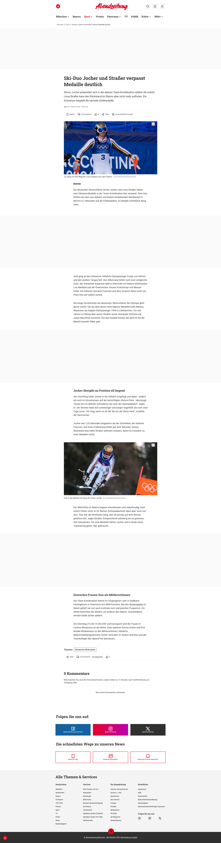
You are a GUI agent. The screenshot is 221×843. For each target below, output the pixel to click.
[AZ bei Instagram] (149, 818)
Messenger (87, 796)
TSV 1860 (59, 803)
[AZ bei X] (159, 818)
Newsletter (87, 793)
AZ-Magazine (115, 817)
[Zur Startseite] (111, 10)
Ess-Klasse (87, 806)
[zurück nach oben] (111, 832)
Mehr (158, 16)
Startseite (60, 25)
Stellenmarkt (88, 820)
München (61, 16)
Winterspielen (136, 604)
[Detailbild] (153, 124)
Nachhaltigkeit (61, 824)
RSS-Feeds (87, 800)
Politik (134, 16)
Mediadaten (114, 810)
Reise (58, 820)
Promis (100, 16)
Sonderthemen (115, 820)
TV (126, 16)
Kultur (145, 16)
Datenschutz (142, 796)
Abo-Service (114, 800)
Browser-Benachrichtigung (93, 803)
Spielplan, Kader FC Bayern (93, 813)
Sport (87, 16)
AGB (139, 793)
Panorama (112, 16)
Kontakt (113, 806)
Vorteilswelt (87, 810)
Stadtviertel (60, 793)
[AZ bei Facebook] (139, 818)
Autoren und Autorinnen (119, 789)
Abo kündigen (143, 803)
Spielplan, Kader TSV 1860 (92, 817)
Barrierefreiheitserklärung (147, 800)
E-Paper (113, 803)
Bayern (77, 16)
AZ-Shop (113, 813)
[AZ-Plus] (58, 6)
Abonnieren (114, 796)
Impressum (142, 789)
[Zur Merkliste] (155, 6)
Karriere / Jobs (115, 793)
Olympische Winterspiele (85, 650)
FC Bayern (59, 800)
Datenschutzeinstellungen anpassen (151, 806)
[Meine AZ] (162, 6)
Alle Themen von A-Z (90, 789)
